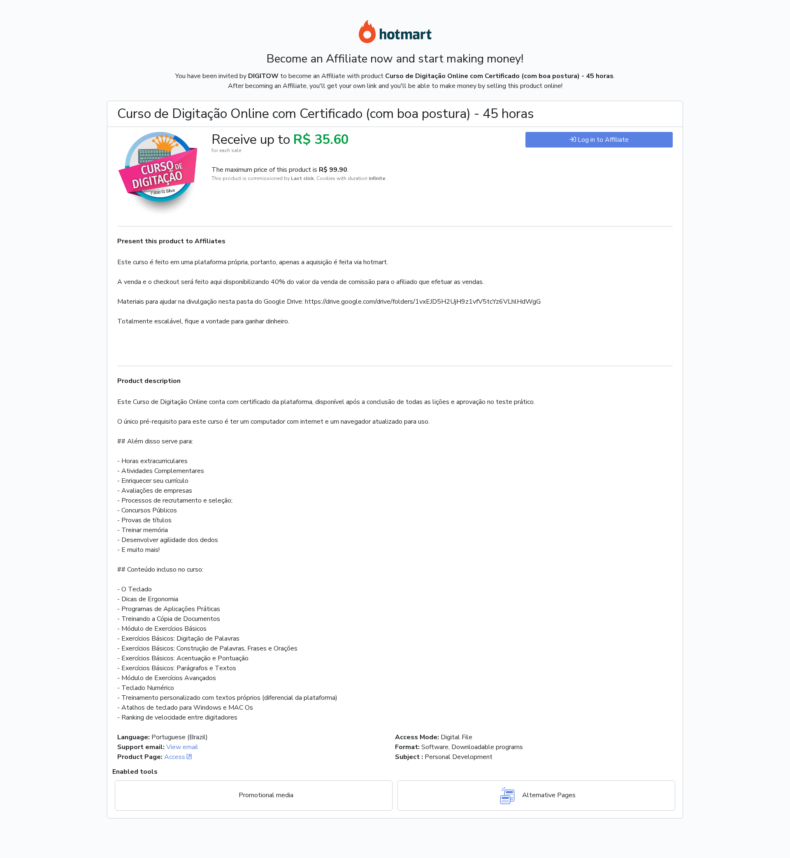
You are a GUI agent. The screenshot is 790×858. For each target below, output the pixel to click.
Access (174, 756)
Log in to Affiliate (603, 139)
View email (182, 747)
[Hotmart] (395, 32)
